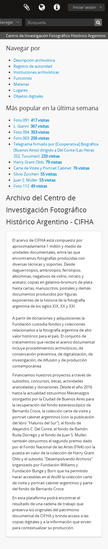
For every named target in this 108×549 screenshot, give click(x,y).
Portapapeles (26, 7)
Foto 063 (31, 138)
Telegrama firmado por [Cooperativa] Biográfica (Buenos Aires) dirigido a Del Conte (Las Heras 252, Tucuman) (56, 150)
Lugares (21, 90)
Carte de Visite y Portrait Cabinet (51, 168)
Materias (21, 84)
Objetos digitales (28, 96)
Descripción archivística (34, 60)
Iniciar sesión (84, 7)
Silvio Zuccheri (35, 174)
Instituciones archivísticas (36, 72)
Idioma (41, 7)
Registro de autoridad (33, 66)
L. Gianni (31, 126)
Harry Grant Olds (38, 162)
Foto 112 (30, 186)
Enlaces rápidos (56, 7)
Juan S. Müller (35, 180)
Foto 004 (31, 132)
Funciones (23, 78)
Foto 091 (31, 120)
